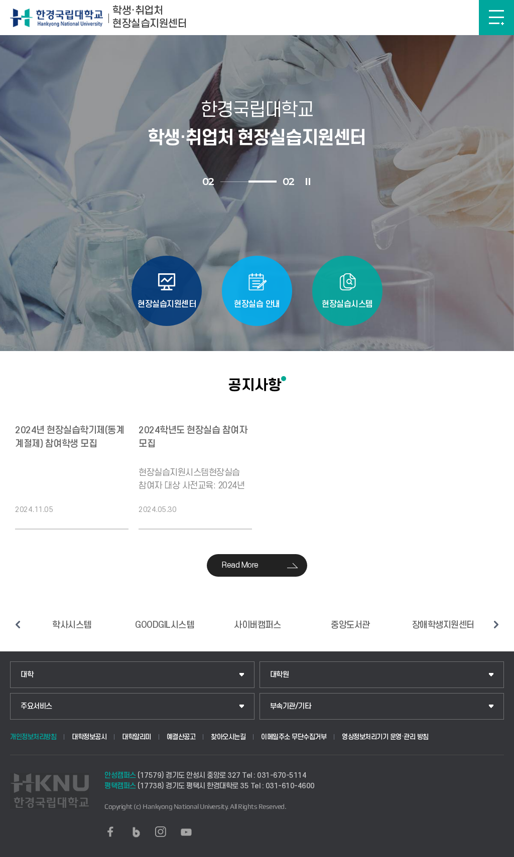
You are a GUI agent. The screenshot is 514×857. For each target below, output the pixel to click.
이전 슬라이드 (17, 624)
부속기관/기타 (290, 706)
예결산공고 (181, 737)
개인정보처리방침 (33, 737)
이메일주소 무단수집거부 (293, 737)
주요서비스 (36, 706)
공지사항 (254, 385)
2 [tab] (262, 182)
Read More (240, 565)
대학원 (279, 674)
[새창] (110, 832)
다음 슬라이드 (496, 624)
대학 (27, 674)
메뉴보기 (496, 17)
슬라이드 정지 (308, 181)
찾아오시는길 (228, 737)
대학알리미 (136, 737)
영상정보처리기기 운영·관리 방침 (385, 737)
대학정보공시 (89, 737)
